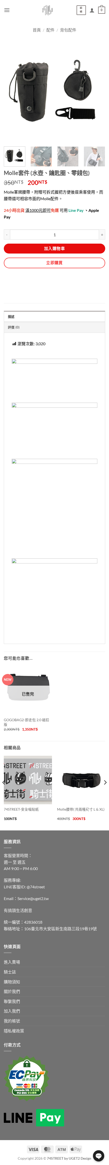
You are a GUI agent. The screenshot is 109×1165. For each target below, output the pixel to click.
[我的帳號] (92, 10)
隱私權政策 (14, 1030)
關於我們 (12, 991)
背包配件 (68, 29)
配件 (50, 29)
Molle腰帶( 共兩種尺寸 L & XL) (80, 809)
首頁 (37, 29)
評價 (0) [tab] (14, 327)
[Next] (105, 792)
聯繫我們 (12, 1001)
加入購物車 (54, 248)
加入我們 (12, 1011)
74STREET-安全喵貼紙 (21, 809)
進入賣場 (12, 961)
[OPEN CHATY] (98, 1155)
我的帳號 (12, 1020)
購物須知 (12, 981)
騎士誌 (10, 971)
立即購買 (54, 262)
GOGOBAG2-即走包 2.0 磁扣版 (26, 722)
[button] (7, 10)
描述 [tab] (11, 316)
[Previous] (4, 792)
